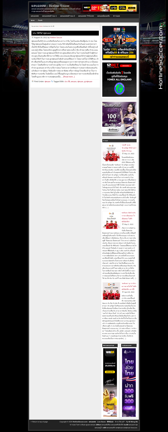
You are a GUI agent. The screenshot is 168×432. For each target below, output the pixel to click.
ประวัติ (67, 81)
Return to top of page (40, 422)
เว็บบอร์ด (40, 20)
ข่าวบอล (116, 16)
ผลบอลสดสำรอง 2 (67, 16)
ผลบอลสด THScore (86, 16)
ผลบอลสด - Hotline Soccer (50, 5)
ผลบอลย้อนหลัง (103, 16)
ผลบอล (73, 81)
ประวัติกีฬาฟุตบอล (42, 33)
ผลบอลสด (35, 16)
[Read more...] (69, 77)
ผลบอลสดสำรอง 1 (49, 16)
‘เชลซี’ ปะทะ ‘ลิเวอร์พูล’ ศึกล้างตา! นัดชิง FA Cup (129, 148)
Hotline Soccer (56, 37)
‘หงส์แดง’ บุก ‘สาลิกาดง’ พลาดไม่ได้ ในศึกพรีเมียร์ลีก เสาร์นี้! (129, 286)
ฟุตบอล (33, 20)
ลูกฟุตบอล (88, 81)
